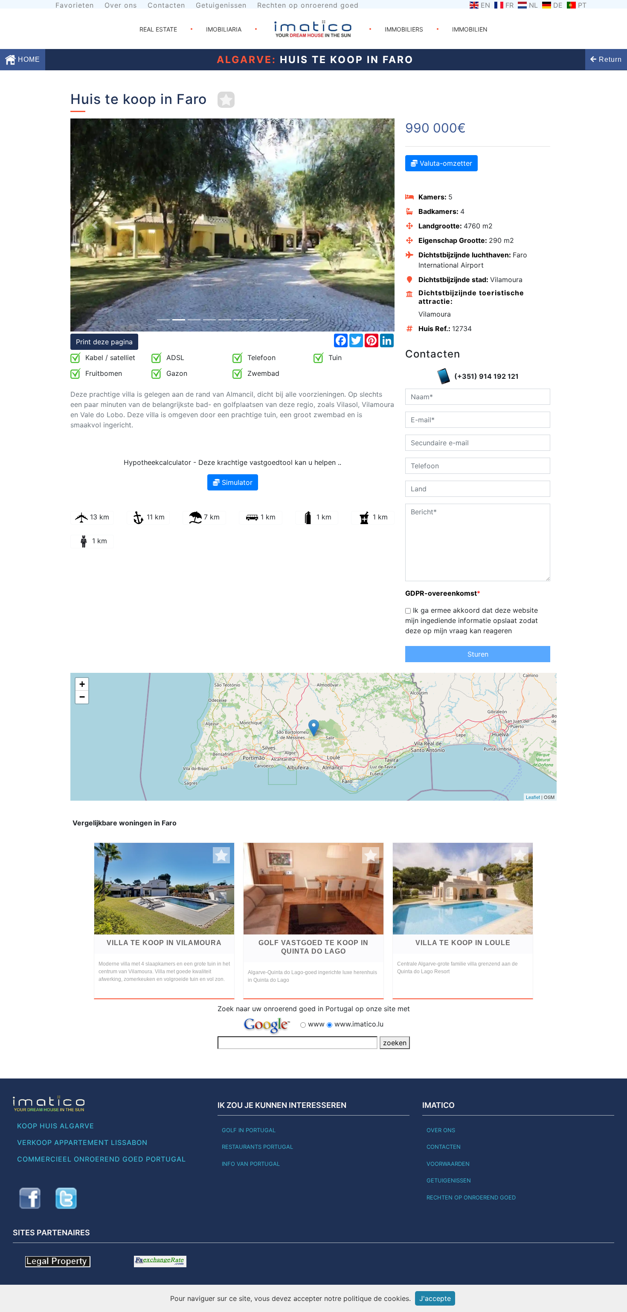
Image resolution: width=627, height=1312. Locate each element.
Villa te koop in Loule (463, 942)
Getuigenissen (221, 5)
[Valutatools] (160, 1261)
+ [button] (82, 684)
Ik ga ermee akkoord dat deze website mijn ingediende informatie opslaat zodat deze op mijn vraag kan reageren (471, 620)
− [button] (82, 697)
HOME (28, 59)
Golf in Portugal (249, 1130)
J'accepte (435, 1298)
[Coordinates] (313, 728)
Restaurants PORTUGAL (257, 1146)
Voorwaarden (448, 1163)
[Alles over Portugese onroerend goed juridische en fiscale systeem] (57, 1261)
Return (609, 59)
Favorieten (74, 5)
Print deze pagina (104, 341)
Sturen (477, 654)
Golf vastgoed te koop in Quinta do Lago (313, 947)
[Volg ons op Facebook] (30, 1198)
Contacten (166, 5)
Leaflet (533, 796)
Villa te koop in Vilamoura (164, 942)
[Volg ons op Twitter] (66, 1198)
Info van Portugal (251, 1163)
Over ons (120, 5)
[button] (94, 225)
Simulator (236, 482)
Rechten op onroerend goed (308, 5)
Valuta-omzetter (445, 163)
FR (509, 5)
